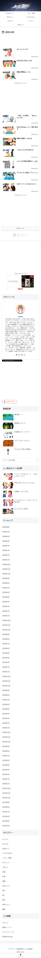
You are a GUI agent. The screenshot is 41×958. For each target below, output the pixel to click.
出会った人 (6, 886)
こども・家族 (6, 858)
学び (3, 890)
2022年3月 (6, 774)
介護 (3, 872)
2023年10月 (6, 686)
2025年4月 (6, 602)
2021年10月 (6, 798)
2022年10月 (6, 742)
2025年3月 (6, 606)
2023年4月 (6, 714)
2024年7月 (6, 644)
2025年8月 (6, 583)
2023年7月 (6, 700)
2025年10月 (6, 574)
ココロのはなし (7, 853)
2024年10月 (6, 630)
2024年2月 (6, 667)
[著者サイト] (16, 355)
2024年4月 (6, 658)
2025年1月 (6, 616)
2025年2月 (6, 611)
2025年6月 (6, 592)
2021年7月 (6, 812)
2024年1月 (6, 672)
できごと (5, 867)
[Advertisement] (20, 40)
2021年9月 (6, 802)
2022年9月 (6, 746)
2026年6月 (6, 536)
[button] (37, 460)
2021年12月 (6, 788)
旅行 (3, 900)
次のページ (20, 228)
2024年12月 (6, 620)
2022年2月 (6, 779)
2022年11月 (6, 737)
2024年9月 (6, 634)
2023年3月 (6, 718)
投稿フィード (6, 927)
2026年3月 (6, 550)
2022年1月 (6, 784)
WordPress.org (7, 936)
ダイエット (6, 862)
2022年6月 (6, 760)
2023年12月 (6, 676)
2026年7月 (6, 532)
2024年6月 (6, 648)
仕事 (3, 876)
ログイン (5, 922)
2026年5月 (6, 541)
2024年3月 (6, 662)
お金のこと (6, 848)
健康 (3, 881)
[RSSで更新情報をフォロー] (24, 355)
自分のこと (6, 904)
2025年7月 (6, 588)
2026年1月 (6, 560)
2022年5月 (6, 765)
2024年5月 (6, 653)
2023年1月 (6, 728)
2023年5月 (6, 709)
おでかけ (5, 844)
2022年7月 (6, 756)
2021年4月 (6, 826)
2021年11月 (6, 793)
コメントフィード (8, 932)
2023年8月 (6, 695)
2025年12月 (6, 564)
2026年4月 (6, 546)
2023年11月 (6, 681)
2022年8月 (6, 751)
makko (20, 316)
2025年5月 (6, 597)
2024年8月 (6, 639)
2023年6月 (6, 704)
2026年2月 (6, 555)
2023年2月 (6, 723)
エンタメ (5, 839)
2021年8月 (6, 807)
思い (3, 895)
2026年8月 (6, 527)
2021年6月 (6, 816)
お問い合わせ (20, 952)
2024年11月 (6, 625)
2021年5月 (6, 821)
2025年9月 (6, 578)
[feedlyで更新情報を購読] (22, 355)
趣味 (3, 909)
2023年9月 (6, 690)
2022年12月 (6, 732)
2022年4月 (6, 770)
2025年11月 (6, 569)
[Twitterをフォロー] (19, 355)
